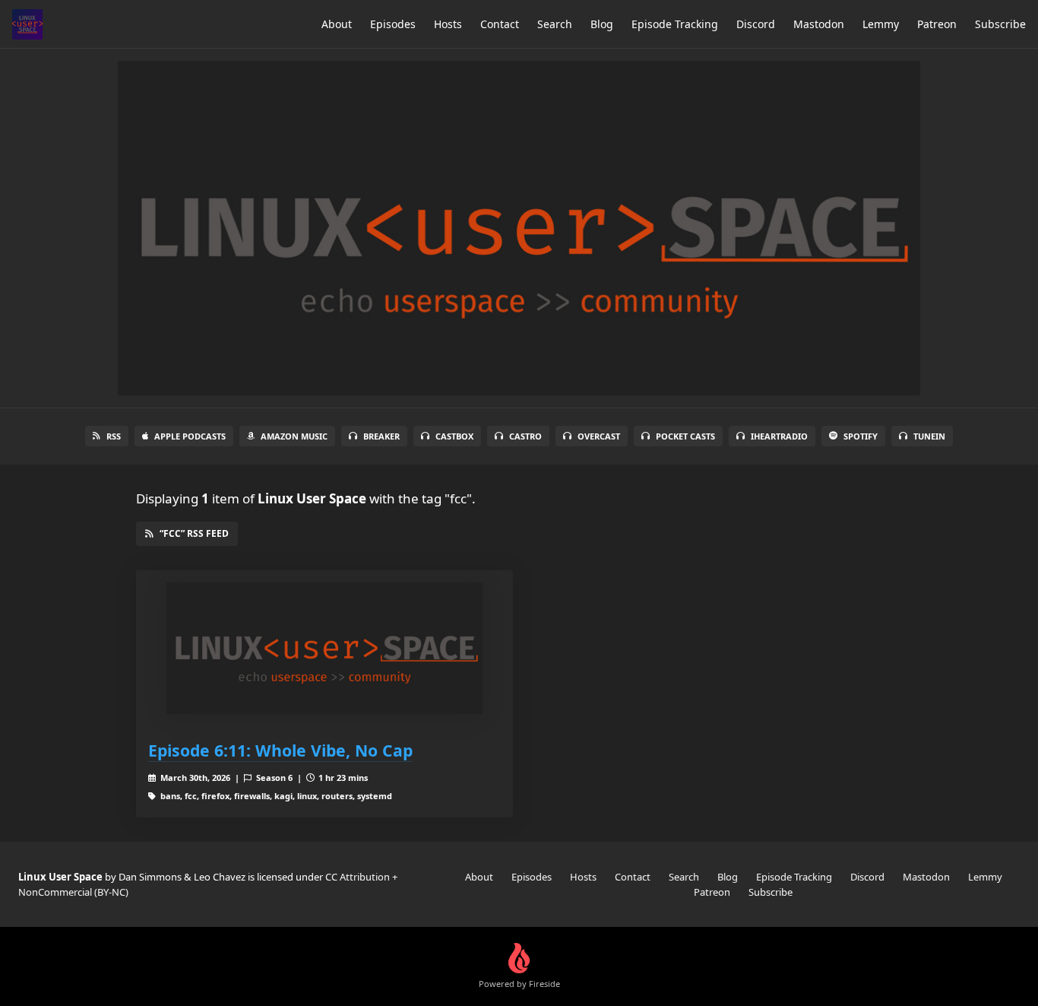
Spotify (860, 436)
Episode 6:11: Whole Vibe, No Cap (280, 750)
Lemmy (880, 24)
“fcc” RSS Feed (194, 533)
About (336, 24)
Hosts (448, 24)
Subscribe (1000, 24)
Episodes (393, 24)
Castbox (454, 436)
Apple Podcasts (190, 436)
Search (554, 24)
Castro (525, 436)
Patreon (937, 24)
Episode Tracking (674, 24)
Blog (601, 24)
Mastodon (818, 24)
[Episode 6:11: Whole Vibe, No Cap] (324, 648)
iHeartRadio (779, 436)
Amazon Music (294, 436)
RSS (113, 436)
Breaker (381, 436)
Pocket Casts (685, 436)
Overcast (599, 436)
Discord (755, 24)
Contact (499, 24)
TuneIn (929, 436)
